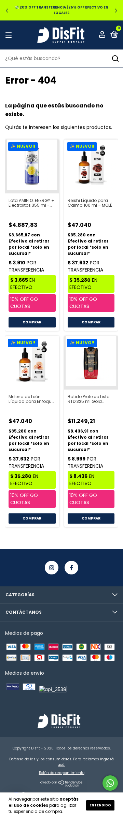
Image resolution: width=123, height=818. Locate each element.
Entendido (100, 805)
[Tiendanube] (61, 785)
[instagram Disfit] (51, 567)
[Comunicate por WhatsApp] (110, 783)
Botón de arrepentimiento (61, 772)
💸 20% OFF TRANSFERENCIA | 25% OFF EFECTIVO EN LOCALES (61, 10)
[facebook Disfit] (71, 567)
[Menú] (9, 35)
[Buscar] (115, 59)
